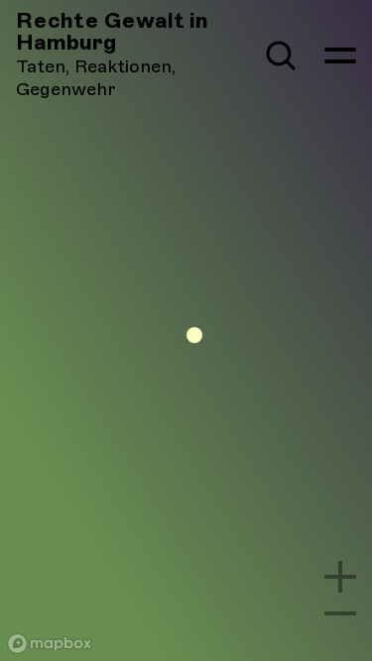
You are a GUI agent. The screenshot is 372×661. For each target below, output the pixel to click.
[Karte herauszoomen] (340, 613)
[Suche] (281, 55)
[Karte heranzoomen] (340, 577)
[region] (186, 330)
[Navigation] (340, 55)
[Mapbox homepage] (49, 643)
